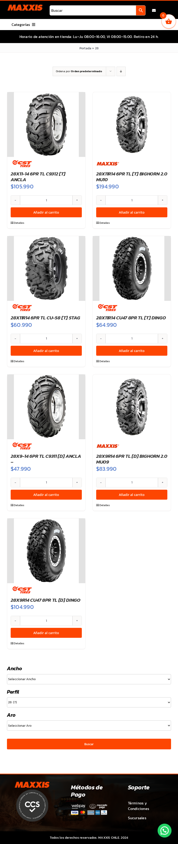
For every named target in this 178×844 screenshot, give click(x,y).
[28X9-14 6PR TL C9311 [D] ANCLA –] (46, 406)
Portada (85, 48)
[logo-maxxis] (25, 6)
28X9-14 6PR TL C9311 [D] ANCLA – (46, 458)
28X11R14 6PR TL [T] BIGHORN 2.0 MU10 (131, 176)
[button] (165, 831)
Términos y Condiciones (138, 805)
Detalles (19, 223)
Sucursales (137, 818)
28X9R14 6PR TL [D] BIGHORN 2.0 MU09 (131, 458)
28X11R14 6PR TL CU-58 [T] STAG (45, 317)
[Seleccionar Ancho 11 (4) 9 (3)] (89, 679)
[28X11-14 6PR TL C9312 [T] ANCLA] (46, 124)
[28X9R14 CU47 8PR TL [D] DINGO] (46, 550)
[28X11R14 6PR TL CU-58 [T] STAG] (46, 268)
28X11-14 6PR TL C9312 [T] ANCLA (38, 176)
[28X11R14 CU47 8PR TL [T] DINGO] (132, 268)
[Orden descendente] (121, 71)
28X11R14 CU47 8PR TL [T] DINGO (131, 317)
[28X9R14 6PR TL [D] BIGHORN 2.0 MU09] (132, 406)
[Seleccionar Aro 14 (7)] (89, 725)
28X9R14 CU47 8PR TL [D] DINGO (45, 600)
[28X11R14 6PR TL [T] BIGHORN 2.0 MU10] (132, 124)
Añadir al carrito (46, 212)
